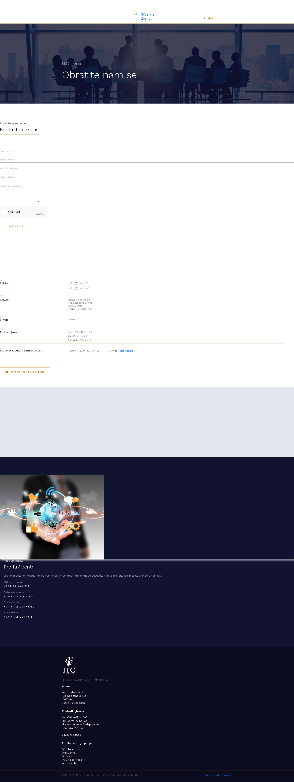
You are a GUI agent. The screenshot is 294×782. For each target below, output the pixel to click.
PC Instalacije (69, 763)
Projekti (168, 18)
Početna (67, 18)
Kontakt (209, 18)
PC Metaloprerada (72, 759)
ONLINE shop (68, 752)
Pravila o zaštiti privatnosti (219, 775)
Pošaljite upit (16, 226)
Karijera (195, 18)
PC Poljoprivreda (71, 749)
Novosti (96, 18)
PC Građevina (69, 756)
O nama (82, 18)
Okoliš (181, 18)
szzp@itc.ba (126, 350)
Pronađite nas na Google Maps (26, 371)
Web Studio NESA (131, 775)
